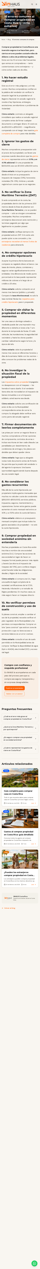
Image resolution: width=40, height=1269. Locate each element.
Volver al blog (9, 908)
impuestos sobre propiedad (16, 382)
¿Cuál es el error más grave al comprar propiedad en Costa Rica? (18, 717)
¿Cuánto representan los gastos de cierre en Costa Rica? (18, 749)
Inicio (3, 39)
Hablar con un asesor (14, 694)
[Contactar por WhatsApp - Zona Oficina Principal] (34, 1263)
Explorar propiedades (14, 688)
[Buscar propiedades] (32, 4)
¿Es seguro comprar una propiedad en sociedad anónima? (18, 738)
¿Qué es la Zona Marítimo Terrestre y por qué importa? (18, 728)
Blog (9, 39)
